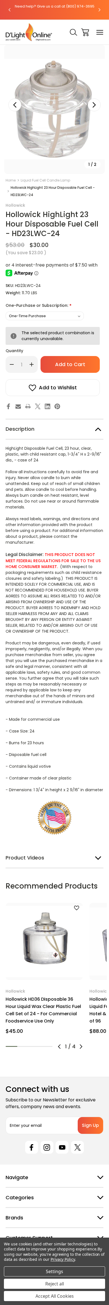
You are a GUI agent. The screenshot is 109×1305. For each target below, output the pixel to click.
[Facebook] (8, 406)
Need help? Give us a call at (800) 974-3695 (54, 6)
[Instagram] (47, 1147)
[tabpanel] (44, 970)
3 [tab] (35, 1046)
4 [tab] (47, 1046)
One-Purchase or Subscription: (39, 306)
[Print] (28, 406)
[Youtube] (62, 1147)
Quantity (14, 351)
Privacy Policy (63, 1259)
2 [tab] (23, 1046)
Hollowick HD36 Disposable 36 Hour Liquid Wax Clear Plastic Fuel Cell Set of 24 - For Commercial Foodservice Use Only (43, 1010)
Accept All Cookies (54, 1296)
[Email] (18, 406)
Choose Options (44, 972)
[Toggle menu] (100, 32)
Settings (54, 1271)
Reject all (54, 1284)
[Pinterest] (57, 406)
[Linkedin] (47, 406)
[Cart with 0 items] (85, 32)
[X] (38, 406)
